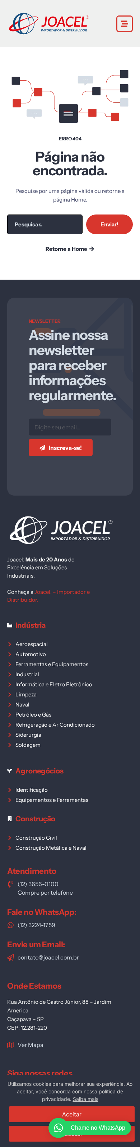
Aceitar (71, 1114)
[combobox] (45, 224)
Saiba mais (85, 1099)
